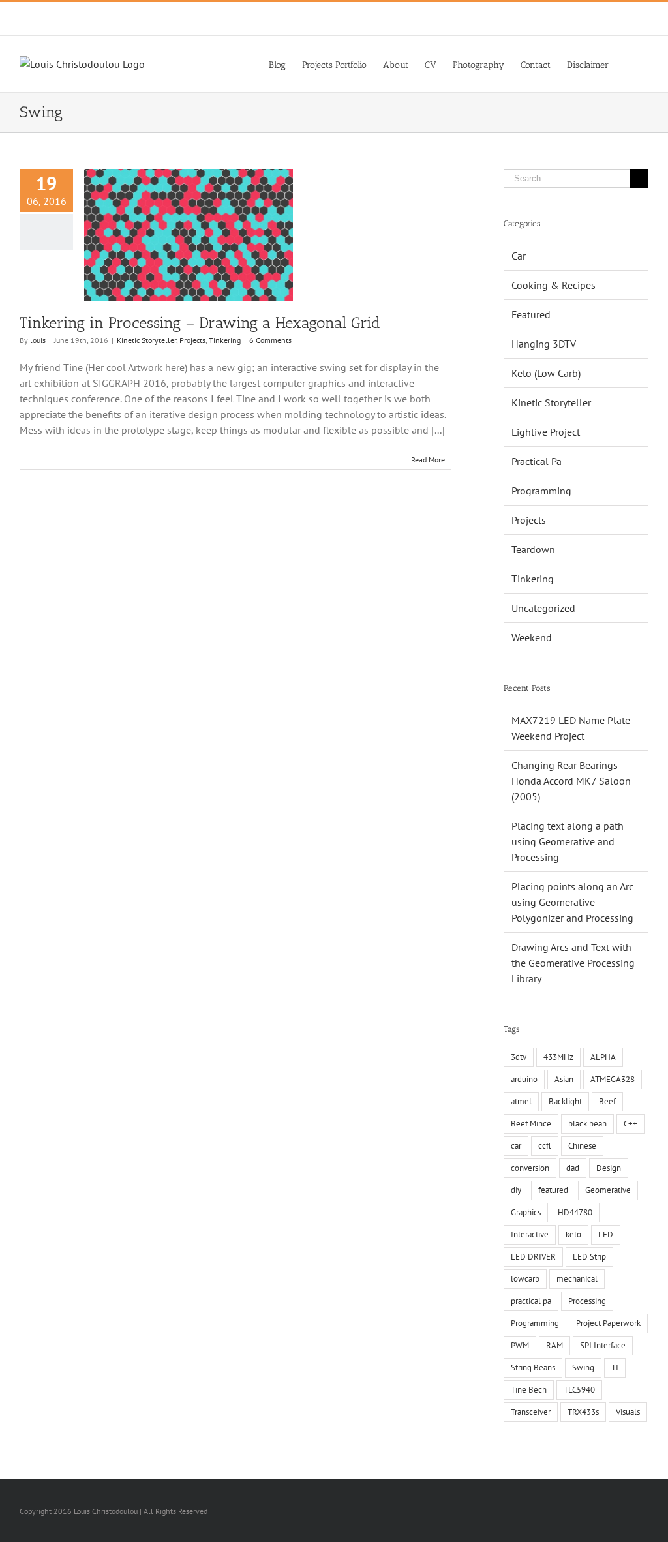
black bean (587, 1123)
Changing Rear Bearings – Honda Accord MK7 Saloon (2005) (571, 781)
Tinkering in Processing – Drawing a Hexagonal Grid (200, 322)
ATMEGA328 (612, 1079)
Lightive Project (545, 431)
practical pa (531, 1301)
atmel (521, 1101)
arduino (524, 1079)
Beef (607, 1101)
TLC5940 (579, 1389)
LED (605, 1234)
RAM (554, 1345)
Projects (192, 340)
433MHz (558, 1057)
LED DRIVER (533, 1256)
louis (38, 340)
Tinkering (225, 340)
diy (516, 1190)
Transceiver (531, 1411)
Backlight (565, 1101)
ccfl (544, 1145)
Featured (531, 314)
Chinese (582, 1145)
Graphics (526, 1212)
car (516, 1145)
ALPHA (603, 1057)
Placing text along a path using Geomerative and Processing (567, 841)
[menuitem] (277, 64)
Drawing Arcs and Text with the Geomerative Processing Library (573, 963)
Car (518, 255)
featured (553, 1190)
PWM (520, 1345)
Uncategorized (543, 607)
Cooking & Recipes (553, 285)
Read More (428, 459)
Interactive (530, 1234)
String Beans (533, 1367)
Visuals (628, 1411)
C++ (630, 1123)
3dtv (518, 1057)
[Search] (628, 64)
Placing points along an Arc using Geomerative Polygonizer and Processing (572, 902)
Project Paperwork (608, 1323)
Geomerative (608, 1190)
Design (608, 1167)
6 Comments (270, 340)
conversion (530, 1167)
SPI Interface (603, 1345)
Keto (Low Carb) (546, 373)
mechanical (577, 1278)
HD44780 (575, 1212)
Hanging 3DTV (543, 343)
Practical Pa (536, 461)
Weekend (531, 637)
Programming (541, 490)
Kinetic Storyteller (146, 340)
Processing (587, 1301)
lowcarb (525, 1278)
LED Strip (589, 1256)
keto (573, 1234)
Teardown (533, 549)
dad (572, 1167)
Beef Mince (531, 1123)
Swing (583, 1367)
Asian (563, 1079)
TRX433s (583, 1411)
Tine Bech (529, 1389)
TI (614, 1367)
